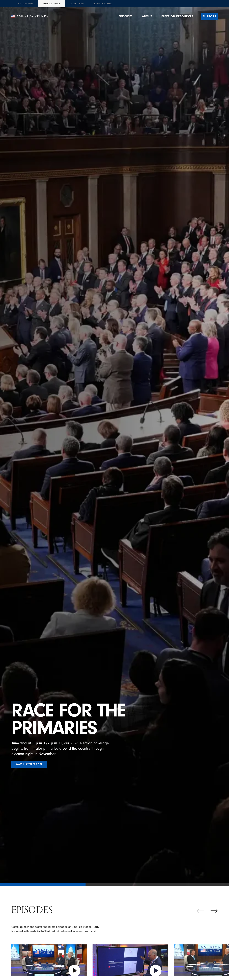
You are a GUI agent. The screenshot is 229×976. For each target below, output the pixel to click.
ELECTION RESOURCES (177, 16)
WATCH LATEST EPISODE (29, 764)
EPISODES (126, 16)
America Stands (51, 4)
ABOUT (147, 16)
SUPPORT (209, 16)
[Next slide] (214, 911)
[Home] (29, 16)
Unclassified (76, 4)
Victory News (25, 4)
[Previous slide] (200, 911)
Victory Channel (102, 4)
